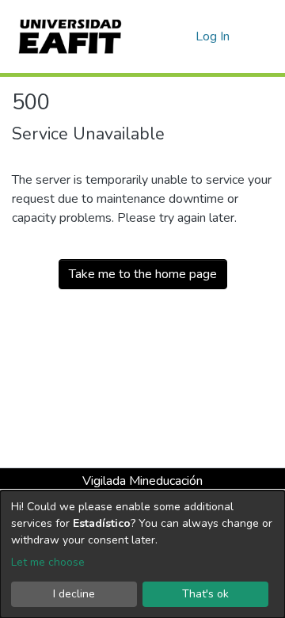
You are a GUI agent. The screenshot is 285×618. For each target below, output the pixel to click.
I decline (74, 593)
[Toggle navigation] (263, 36)
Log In (213, 36)
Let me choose (48, 562)
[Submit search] (158, 36)
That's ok (205, 593)
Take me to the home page (143, 274)
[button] (181, 36)
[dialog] (142, 554)
